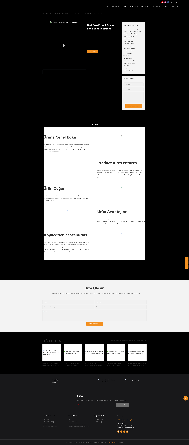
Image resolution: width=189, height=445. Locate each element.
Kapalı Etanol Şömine (100, 420)
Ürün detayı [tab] (94, 124)
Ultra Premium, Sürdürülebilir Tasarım (55, 380)
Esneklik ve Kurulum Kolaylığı (110, 380)
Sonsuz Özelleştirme (83, 381)
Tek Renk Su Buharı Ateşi (49, 424)
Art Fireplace (46, 13)
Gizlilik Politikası (112, 442)
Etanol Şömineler (73, 422)
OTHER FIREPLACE (141, 341)
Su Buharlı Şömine (47, 420)
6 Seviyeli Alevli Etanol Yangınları (74, 13)
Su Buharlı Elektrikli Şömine (49, 422)
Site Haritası (119, 442)
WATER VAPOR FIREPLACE (128, 341)
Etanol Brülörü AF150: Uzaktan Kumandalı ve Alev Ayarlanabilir (94, 364)
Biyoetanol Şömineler (74, 420)
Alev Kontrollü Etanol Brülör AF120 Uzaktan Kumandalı (137, 364)
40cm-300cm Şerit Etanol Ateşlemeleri (79, 426)
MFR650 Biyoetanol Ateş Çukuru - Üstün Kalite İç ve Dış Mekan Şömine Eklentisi (51, 364)
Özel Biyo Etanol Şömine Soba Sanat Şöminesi (97, 13)
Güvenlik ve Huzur (136, 381)
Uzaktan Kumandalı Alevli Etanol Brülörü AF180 (72, 364)
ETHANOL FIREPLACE (58, 13)
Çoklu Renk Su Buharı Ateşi (49, 426)
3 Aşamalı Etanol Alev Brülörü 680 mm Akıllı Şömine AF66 (114, 364)
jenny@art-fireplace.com (128, 427)
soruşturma (93, 51)
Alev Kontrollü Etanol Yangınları (77, 424)
